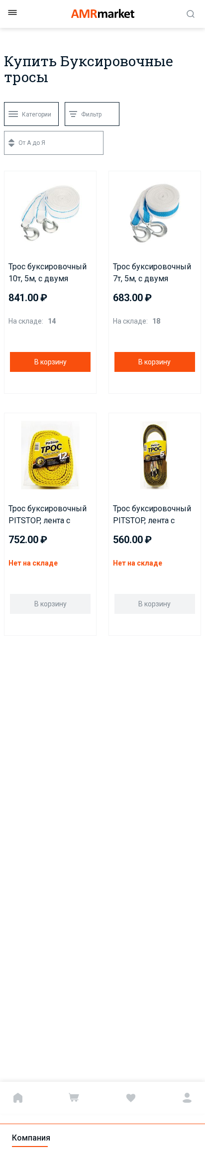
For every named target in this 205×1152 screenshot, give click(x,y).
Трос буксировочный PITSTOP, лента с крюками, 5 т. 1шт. (152, 515)
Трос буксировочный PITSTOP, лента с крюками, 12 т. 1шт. (47, 515)
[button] (14, 180)
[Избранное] (131, 1098)
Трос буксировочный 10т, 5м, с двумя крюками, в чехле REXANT (47, 273)
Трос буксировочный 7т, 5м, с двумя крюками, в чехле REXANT (152, 273)
